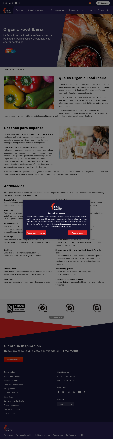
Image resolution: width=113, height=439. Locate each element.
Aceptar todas (77, 233)
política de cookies (64, 226)
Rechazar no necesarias (36, 233)
